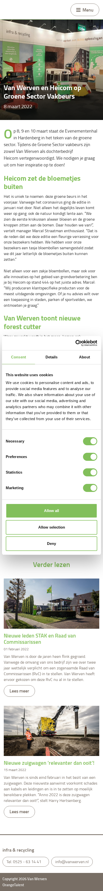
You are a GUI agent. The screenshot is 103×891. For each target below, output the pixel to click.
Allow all (51, 510)
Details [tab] (52, 357)
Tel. (23, 861)
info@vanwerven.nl (72, 861)
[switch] (90, 457)
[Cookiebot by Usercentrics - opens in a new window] (75, 343)
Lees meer (19, 690)
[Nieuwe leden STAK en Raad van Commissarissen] (51, 604)
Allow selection (51, 527)
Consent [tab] (18, 357)
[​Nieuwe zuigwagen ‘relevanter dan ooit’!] (51, 731)
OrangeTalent (13, 884)
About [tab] (84, 357)
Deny (51, 543)
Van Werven (11, 10)
